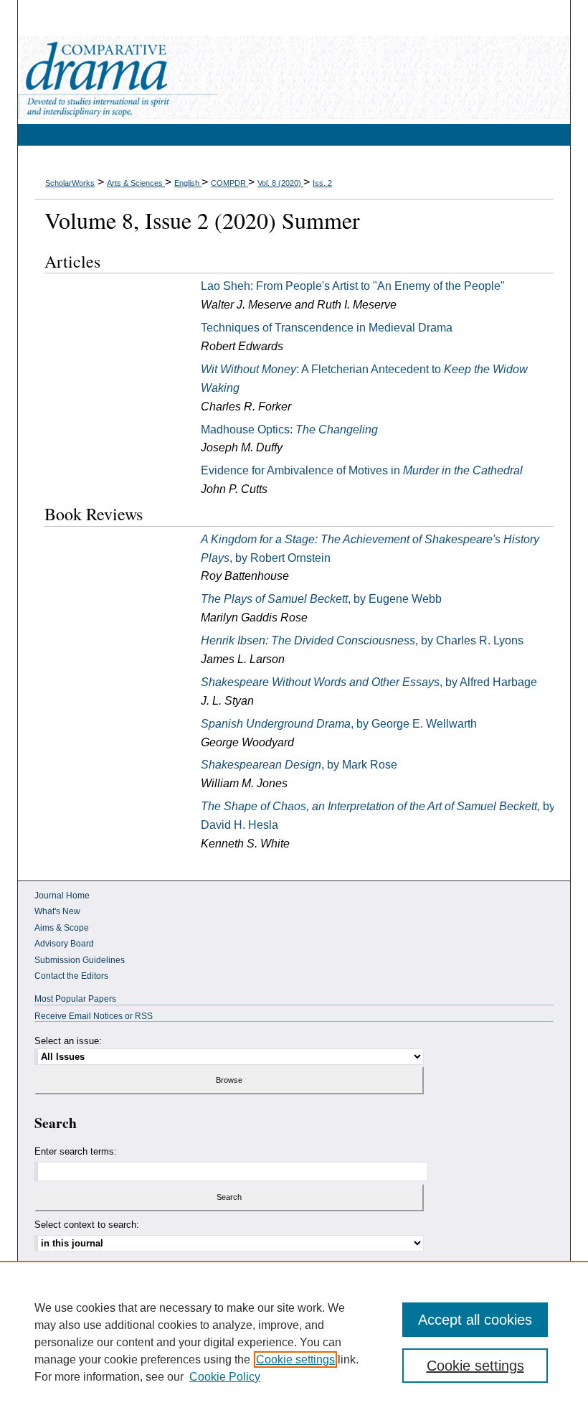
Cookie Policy (224, 1377)
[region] (294, 1342)
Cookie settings (295, 1359)
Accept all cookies (475, 1320)
